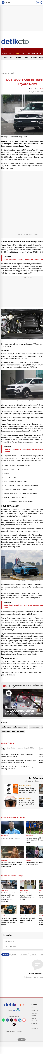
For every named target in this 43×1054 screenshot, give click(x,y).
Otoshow (33, 57)
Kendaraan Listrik (34, 53)
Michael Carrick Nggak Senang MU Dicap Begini (27, 920)
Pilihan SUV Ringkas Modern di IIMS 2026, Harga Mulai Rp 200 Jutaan (17, 768)
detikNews (34, 1008)
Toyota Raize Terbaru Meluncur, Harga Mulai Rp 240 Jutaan (17, 749)
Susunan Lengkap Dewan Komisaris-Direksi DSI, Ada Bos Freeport (27, 896)
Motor (24, 53)
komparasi (6, 731)
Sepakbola (34, 1023)
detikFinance (34, 1013)
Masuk (39, 2)
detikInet (33, 1015)
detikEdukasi (34, 1010)
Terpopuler (7, 57)
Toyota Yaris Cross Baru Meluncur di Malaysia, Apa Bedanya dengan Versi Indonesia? (18, 761)
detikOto (4, 73)
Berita (11, 53)
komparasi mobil (18, 731)
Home (4, 53)
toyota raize (34, 727)
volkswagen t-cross (20, 727)
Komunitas (18, 57)
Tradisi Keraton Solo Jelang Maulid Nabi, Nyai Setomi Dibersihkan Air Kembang (8, 897)
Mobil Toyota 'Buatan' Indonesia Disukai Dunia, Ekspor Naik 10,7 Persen (17, 755)
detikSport (34, 1020)
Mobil (18, 53)
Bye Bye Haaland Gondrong (10, 838)
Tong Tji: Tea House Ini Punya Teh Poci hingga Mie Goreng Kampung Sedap (9, 921)
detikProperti (34, 1028)
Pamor (26, 57)
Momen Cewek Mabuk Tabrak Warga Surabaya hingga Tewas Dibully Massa (11, 864)
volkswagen (6, 727)
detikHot (33, 1018)
